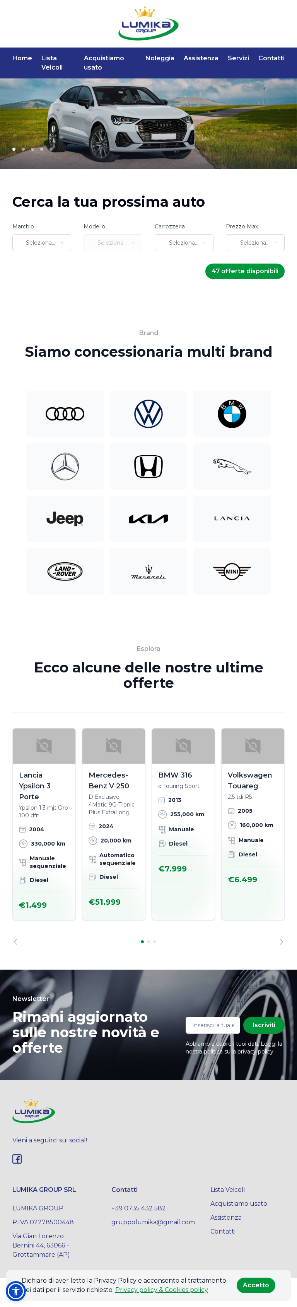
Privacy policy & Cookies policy (161, 1289)
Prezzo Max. (242, 226)
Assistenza (201, 58)
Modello (94, 226)
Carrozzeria (170, 226)
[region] (148, 836)
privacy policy (255, 1051)
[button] (16, 1291)
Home (22, 58)
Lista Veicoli (52, 62)
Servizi (238, 58)
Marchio (23, 226)
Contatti (271, 58)
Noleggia (159, 58)
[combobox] (41, 242)
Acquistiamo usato (104, 62)
